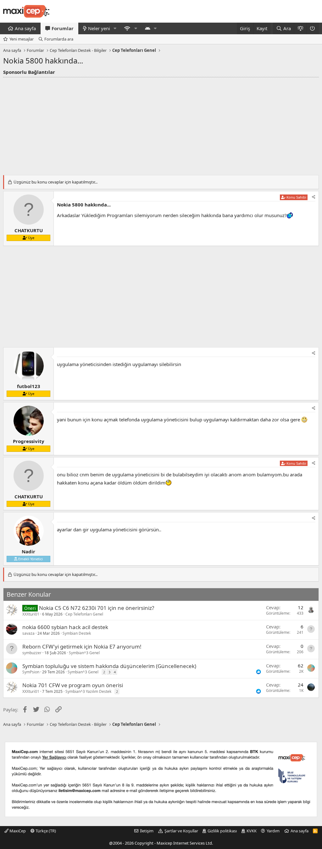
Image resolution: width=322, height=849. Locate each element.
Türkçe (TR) (45, 831)
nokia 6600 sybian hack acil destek (65, 627)
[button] (115, 28)
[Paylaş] (314, 197)
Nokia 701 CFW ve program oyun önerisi (72, 685)
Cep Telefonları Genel (84, 614)
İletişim (146, 831)
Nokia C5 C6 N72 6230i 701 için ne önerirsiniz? (96, 607)
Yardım (273, 831)
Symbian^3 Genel (84, 652)
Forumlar (63, 28)
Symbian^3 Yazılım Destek (88, 691)
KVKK (252, 831)
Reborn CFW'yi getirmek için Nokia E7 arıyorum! (82, 646)
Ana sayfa (25, 28)
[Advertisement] (161, 124)
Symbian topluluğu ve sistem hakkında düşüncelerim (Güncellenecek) (109, 666)
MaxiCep (17, 831)
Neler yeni (99, 28)
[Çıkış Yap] (313, 28)
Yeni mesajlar (21, 39)
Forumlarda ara (58, 39)
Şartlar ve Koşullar (181, 831)
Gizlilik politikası (222, 831)
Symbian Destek (77, 633)
